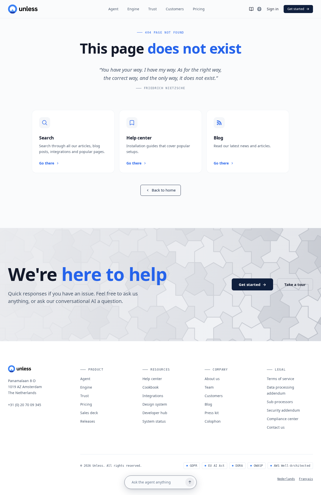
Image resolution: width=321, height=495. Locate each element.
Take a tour (295, 284)
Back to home (164, 190)
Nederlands (286, 479)
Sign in (273, 9)
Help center (152, 378)
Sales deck (89, 412)
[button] (73, 141)
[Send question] (189, 482)
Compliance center (282, 418)
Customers (175, 9)
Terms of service (280, 378)
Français (306, 479)
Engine (133, 9)
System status (154, 421)
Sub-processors (280, 401)
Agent (113, 9)
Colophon (213, 421)
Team (209, 387)
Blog (208, 404)
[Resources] (251, 9)
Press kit (212, 412)
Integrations (152, 395)
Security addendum (283, 410)
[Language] (259, 9)
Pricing (199, 9)
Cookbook (150, 387)
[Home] (36, 9)
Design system (154, 404)
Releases (87, 421)
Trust (152, 9)
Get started (298, 9)
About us (212, 378)
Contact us (276, 427)
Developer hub (154, 412)
